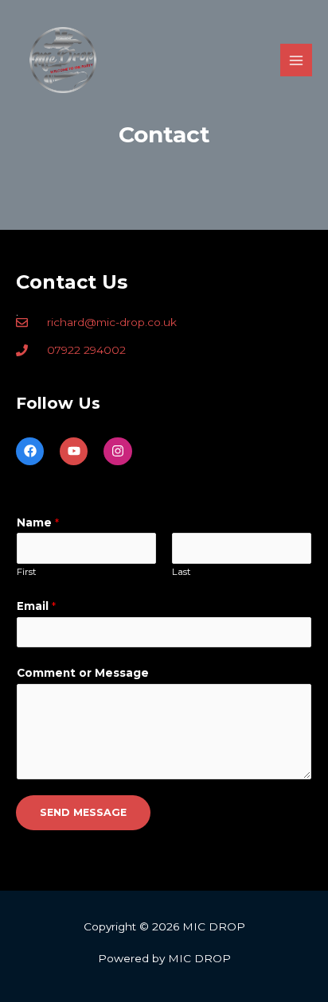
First (27, 571)
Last (181, 571)
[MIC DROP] (63, 60)
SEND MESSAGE (83, 812)
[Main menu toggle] (296, 60)
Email (36, 606)
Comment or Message (83, 672)
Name (38, 522)
